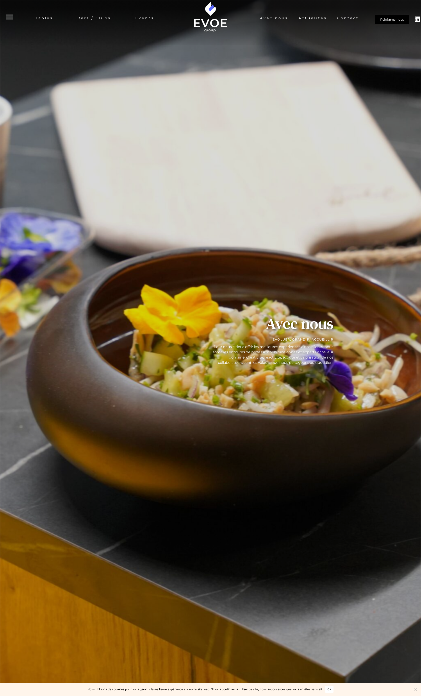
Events (144, 18)
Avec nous (274, 18)
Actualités (312, 18)
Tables (44, 18)
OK (329, 689)
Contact (348, 18)
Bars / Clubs (94, 18)
